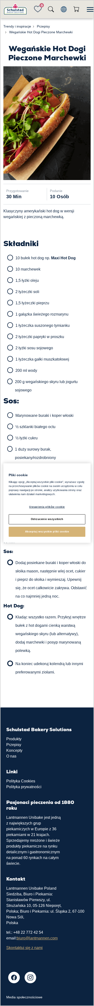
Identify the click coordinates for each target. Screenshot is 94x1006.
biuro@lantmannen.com (37, 938)
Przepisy (13, 745)
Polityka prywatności (23, 787)
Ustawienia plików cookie (47, 506)
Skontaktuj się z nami (24, 948)
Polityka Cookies (20, 781)
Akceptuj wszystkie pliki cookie (47, 531)
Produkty (13, 739)
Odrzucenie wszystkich (47, 519)
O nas (11, 756)
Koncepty (14, 750)
